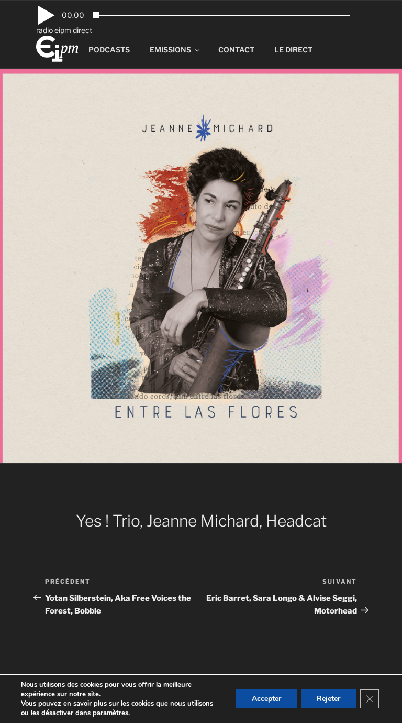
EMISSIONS (170, 49)
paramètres (110, 713)
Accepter (266, 699)
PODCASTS (109, 49)
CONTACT (236, 49)
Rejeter (328, 699)
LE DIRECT (293, 49)
